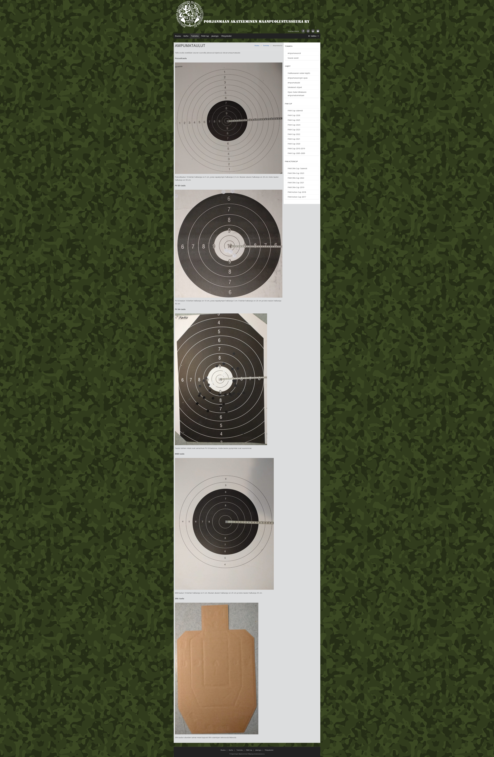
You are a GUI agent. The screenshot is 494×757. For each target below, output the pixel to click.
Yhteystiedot (226, 36)
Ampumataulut (294, 82)
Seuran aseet (293, 58)
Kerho (185, 36)
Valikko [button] (313, 36)
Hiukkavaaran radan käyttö (299, 73)
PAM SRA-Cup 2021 (296, 182)
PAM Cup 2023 (294, 129)
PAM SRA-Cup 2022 (296, 178)
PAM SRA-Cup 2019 (296, 187)
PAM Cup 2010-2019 (296, 148)
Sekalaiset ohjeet (295, 87)
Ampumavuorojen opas (298, 78)
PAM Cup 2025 (294, 120)
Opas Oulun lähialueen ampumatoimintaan (297, 94)
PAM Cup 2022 (294, 134)
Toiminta (195, 36)
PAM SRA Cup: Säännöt (297, 168)
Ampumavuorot (294, 53)
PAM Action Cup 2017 (297, 197)
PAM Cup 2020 (294, 144)
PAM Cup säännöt (295, 110)
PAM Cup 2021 (294, 139)
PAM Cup (205, 36)
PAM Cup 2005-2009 (296, 153)
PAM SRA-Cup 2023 (296, 173)
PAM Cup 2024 (294, 125)
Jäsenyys (215, 36)
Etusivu (178, 36)
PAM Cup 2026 (294, 115)
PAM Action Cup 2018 (297, 192)
